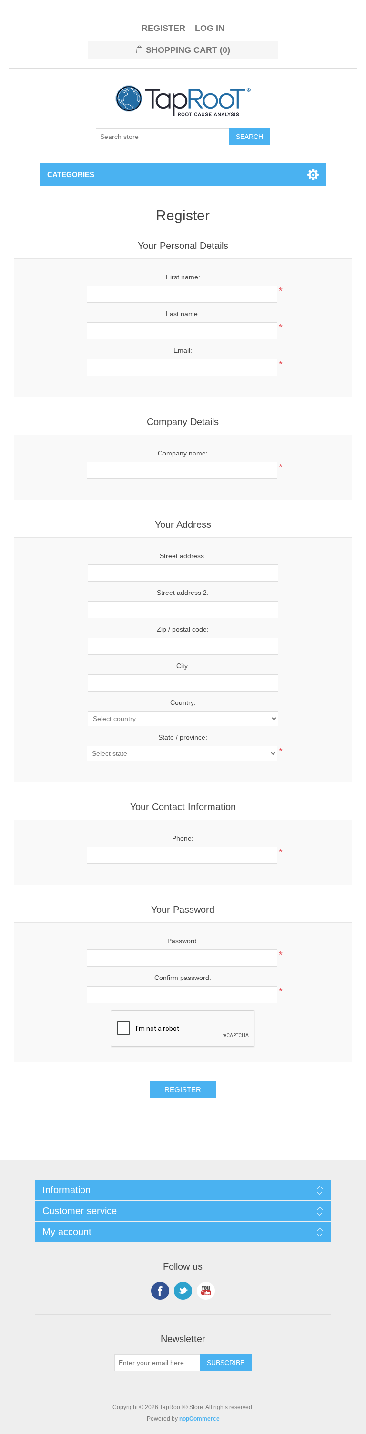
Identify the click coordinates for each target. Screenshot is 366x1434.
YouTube (206, 1291)
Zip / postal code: (183, 629)
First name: (183, 277)
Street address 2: (183, 592)
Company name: (183, 453)
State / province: (182, 737)
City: (183, 666)
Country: (183, 702)
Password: (183, 941)
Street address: (183, 556)
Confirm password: (182, 977)
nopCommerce (199, 1418)
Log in (209, 28)
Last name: (183, 313)
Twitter (183, 1291)
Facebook (160, 1291)
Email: (182, 350)
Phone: (182, 838)
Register (163, 28)
